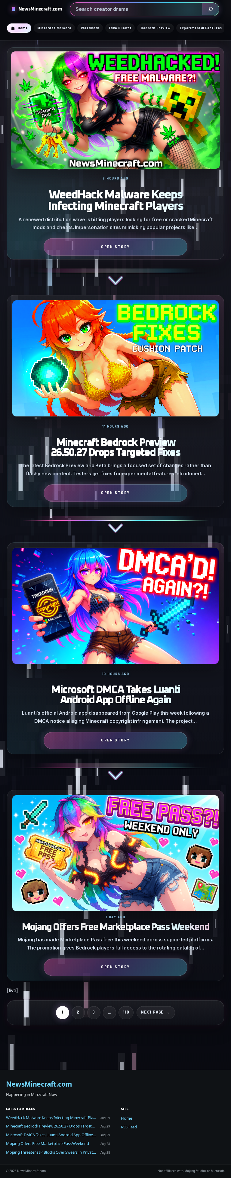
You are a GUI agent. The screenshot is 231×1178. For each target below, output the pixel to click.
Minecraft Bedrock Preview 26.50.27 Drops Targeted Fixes (115, 448)
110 (126, 1012)
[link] (115, 171)
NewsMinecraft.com (40, 9)
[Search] (210, 9)
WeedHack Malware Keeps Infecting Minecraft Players (115, 200)
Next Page (156, 1012)
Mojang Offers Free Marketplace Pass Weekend (115, 927)
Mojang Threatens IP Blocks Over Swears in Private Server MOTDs (51, 1152)
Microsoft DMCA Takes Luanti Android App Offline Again (115, 695)
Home (126, 1118)
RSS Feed (129, 1127)
